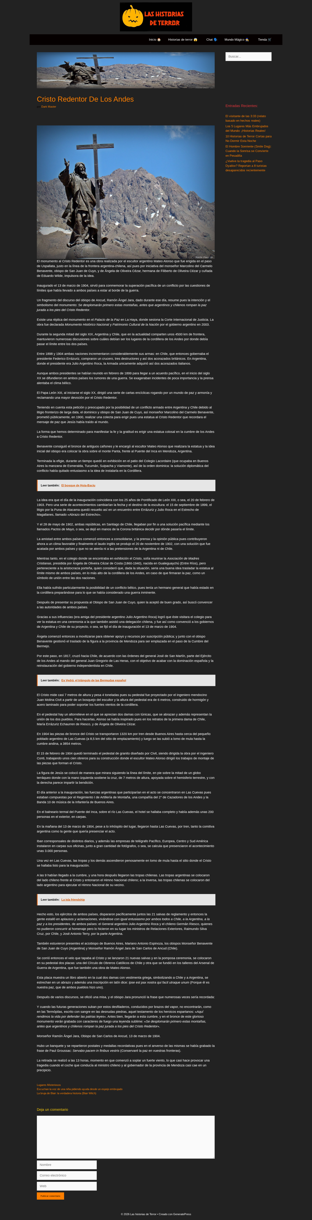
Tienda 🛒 (265, 39)
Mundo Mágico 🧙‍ (237, 39)
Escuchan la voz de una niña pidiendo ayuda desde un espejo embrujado (79, 1089)
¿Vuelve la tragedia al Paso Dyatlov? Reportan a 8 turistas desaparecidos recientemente (246, 165)
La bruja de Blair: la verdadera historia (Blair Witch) (66, 1093)
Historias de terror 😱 (182, 39)
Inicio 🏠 (155, 39)
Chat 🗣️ (211, 39)
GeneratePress (182, 1214)
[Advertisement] (249, 82)
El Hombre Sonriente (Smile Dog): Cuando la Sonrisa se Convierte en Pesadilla (248, 151)
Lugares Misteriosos (49, 1084)
